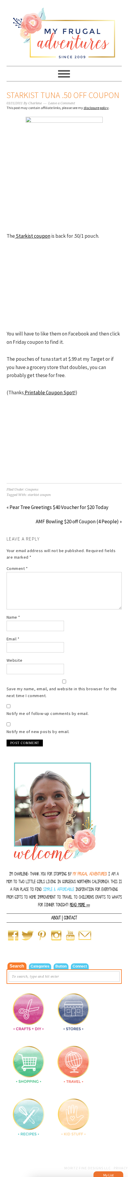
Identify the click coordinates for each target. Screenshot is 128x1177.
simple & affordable (58, 889)
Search (17, 965)
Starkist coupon (32, 236)
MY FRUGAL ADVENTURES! (90, 874)
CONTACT (70, 918)
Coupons (31, 489)
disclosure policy (96, 107)
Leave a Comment (61, 103)
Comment (17, 568)
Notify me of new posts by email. (38, 731)
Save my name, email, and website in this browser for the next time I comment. (62, 692)
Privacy (121, 1168)
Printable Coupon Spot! (50, 392)
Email (13, 639)
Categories (40, 966)
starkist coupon (39, 495)
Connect (80, 966)
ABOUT (56, 918)
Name (13, 617)
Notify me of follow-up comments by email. (48, 713)
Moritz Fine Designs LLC (87, 1168)
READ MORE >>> (80, 904)
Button (61, 966)
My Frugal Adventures (64, 30)
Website (15, 660)
